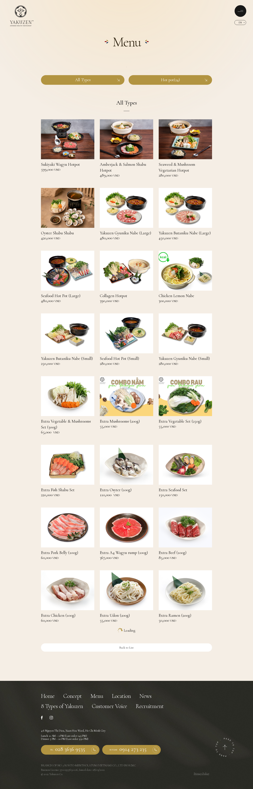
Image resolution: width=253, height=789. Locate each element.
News (145, 696)
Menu (97, 696)
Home (48, 696)
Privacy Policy (201, 773)
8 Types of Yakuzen (62, 706)
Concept (72, 696)
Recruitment (150, 706)
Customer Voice (109, 706)
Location (121, 696)
